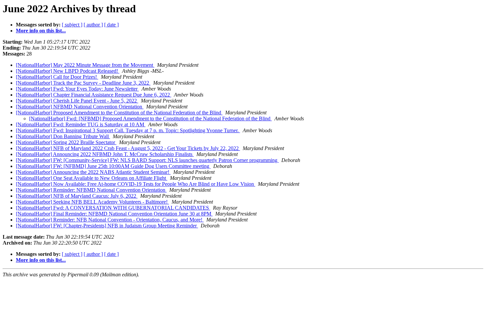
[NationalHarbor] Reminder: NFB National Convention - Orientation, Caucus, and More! (110, 219)
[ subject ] (72, 24)
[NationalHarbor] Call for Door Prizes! (57, 77)
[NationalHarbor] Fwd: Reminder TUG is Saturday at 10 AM (80, 124)
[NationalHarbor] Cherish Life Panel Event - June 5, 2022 (77, 100)
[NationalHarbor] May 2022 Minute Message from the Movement (85, 65)
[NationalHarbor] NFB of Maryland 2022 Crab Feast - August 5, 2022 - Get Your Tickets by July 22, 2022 (128, 148)
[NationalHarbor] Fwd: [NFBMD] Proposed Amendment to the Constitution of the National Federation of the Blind (150, 118)
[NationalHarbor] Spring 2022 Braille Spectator (66, 142)
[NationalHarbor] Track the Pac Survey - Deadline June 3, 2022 (83, 83)
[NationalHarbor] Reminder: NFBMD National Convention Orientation (91, 190)
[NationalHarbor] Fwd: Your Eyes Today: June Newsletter (77, 89)
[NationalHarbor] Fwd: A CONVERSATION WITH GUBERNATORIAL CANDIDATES (113, 208)
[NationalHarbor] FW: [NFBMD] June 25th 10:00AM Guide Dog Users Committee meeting (113, 166)
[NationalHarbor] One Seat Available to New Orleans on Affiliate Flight (91, 178)
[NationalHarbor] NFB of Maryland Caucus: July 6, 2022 (77, 196)
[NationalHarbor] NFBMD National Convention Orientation (79, 106)
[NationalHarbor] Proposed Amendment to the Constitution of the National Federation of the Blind (119, 112)
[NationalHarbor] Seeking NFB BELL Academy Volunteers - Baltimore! (92, 202)
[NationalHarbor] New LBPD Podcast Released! (67, 71)
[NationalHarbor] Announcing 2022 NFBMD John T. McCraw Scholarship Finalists (105, 154)
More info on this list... (41, 30)
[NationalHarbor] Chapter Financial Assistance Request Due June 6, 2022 (93, 95)
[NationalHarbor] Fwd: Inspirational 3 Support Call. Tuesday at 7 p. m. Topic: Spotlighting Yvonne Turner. (128, 130)
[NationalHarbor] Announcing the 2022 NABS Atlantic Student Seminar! (93, 172)
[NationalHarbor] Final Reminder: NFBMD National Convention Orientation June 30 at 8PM (114, 214)
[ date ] (111, 24)
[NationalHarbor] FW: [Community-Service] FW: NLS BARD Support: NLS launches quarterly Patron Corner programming (147, 160)
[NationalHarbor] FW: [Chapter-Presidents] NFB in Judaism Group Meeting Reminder (107, 225)
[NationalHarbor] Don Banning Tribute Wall (63, 136)
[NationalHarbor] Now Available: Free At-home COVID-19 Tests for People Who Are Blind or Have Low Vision (135, 184)
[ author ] (93, 24)
